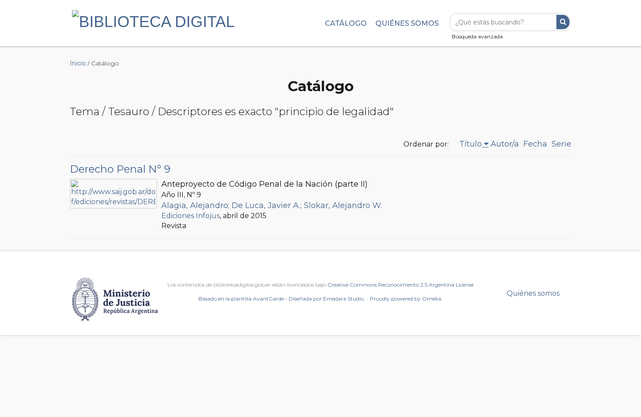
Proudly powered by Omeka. (406, 298)
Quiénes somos (407, 23)
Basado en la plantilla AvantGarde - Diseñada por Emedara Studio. (281, 298)
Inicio (78, 63)
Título (470, 144)
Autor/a (505, 144)
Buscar (562, 22)
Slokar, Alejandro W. (343, 205)
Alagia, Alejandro (194, 205)
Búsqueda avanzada (477, 36)
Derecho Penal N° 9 (120, 169)
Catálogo (346, 23)
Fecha (535, 144)
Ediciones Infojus (190, 216)
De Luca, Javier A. (266, 205)
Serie (561, 144)
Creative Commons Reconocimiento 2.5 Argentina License (400, 284)
